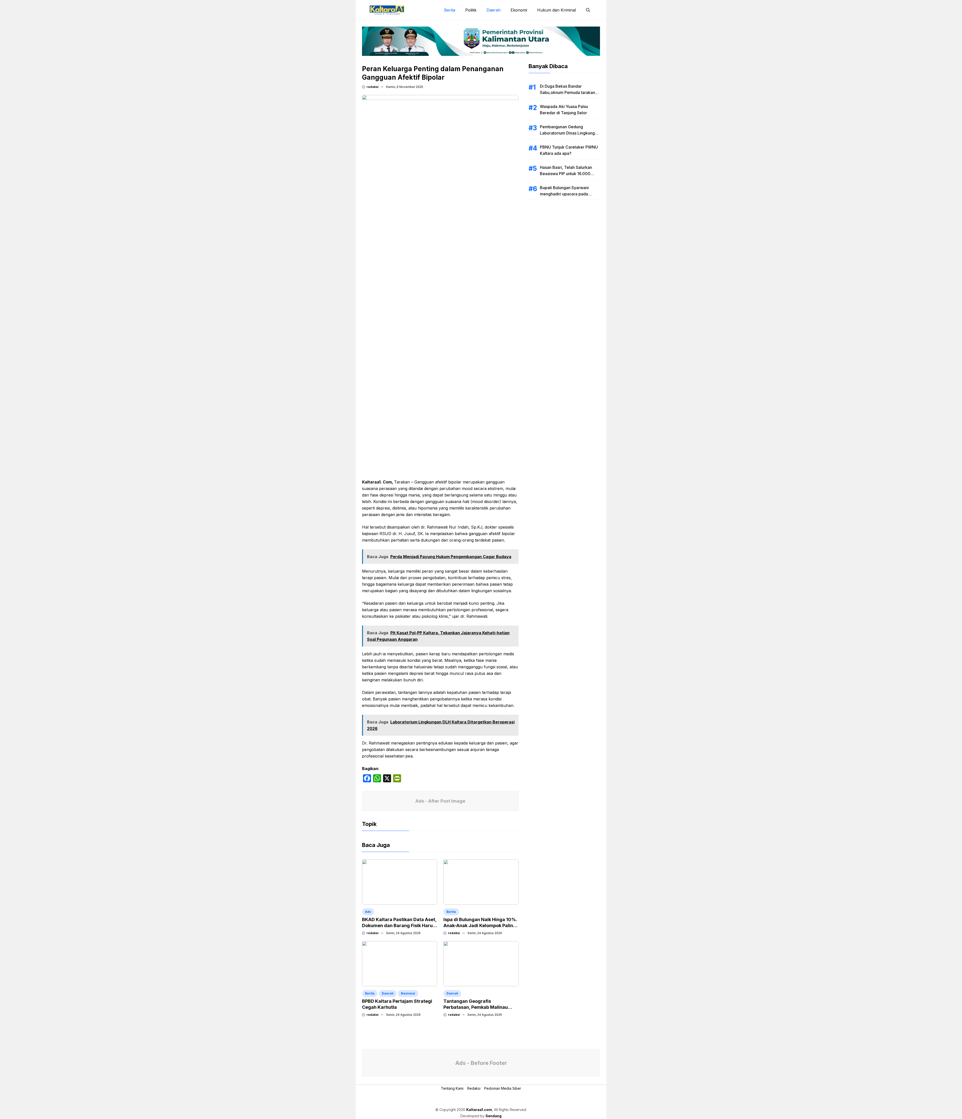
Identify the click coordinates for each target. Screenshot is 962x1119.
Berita (449, 10)
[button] (588, 10)
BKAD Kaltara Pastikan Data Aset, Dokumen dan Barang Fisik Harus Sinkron (399, 925)
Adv (368, 912)
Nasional (408, 993)
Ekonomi (519, 10)
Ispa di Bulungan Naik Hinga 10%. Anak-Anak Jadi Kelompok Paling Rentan (480, 925)
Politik (470, 10)
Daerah (494, 10)
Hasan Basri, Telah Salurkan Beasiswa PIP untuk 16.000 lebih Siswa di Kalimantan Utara (569, 173)
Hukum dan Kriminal (556, 10)
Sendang (494, 1116)
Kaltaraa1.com (479, 1109)
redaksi (373, 87)
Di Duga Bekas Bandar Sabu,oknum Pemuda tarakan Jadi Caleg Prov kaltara (567, 92)
